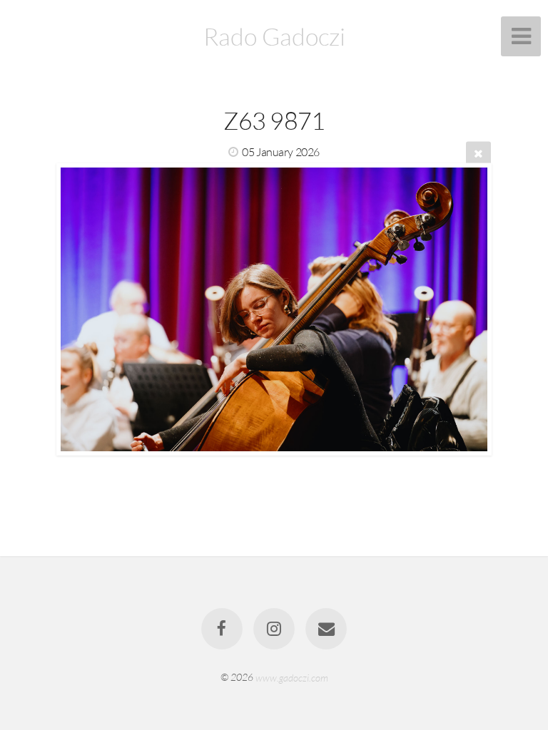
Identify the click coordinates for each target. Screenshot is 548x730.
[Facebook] (222, 628)
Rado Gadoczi (274, 36)
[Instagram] (274, 628)
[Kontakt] (326, 628)
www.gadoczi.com (291, 677)
